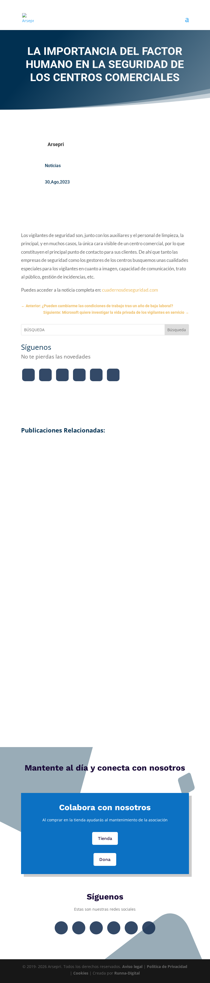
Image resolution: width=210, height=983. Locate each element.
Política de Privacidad (167, 966)
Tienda (105, 838)
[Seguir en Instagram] (62, 375)
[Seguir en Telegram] (113, 375)
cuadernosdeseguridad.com (130, 290)
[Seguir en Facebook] (28, 375)
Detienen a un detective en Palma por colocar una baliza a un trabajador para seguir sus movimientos (105, 536)
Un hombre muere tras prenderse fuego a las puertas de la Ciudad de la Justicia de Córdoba (105, 463)
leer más (105, 484)
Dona (104, 859)
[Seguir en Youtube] (79, 375)
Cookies (80, 973)
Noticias (53, 165)
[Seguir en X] (45, 375)
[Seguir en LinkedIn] (96, 375)
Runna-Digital (127, 973)
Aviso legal (132, 966)
